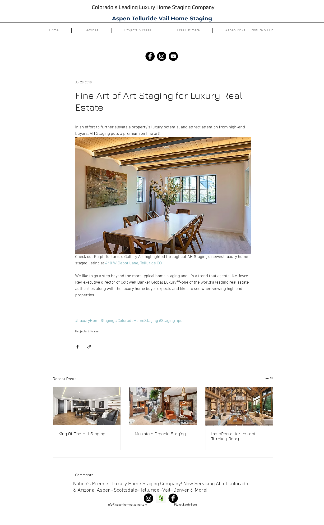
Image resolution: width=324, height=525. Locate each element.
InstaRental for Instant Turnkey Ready (233, 436)
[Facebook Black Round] (173, 498)
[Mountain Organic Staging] (163, 406)
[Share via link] (89, 346)
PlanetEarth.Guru (185, 505)
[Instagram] (161, 56)
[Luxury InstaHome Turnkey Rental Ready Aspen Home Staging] (239, 406)
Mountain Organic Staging (160, 433)
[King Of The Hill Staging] (86, 406)
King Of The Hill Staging (82, 433)
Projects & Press (87, 332)
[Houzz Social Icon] (161, 498)
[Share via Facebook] (77, 346)
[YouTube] (173, 56)
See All (268, 378)
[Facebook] (150, 56)
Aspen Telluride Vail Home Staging (162, 18)
